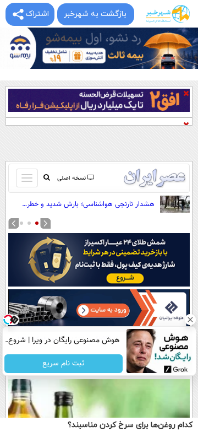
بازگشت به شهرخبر (95, 14)
